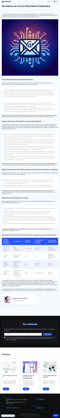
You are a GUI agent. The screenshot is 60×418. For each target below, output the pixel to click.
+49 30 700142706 (40, 399)
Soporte (56, 415)
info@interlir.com (40, 407)
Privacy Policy (14, 339)
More (6, 389)
